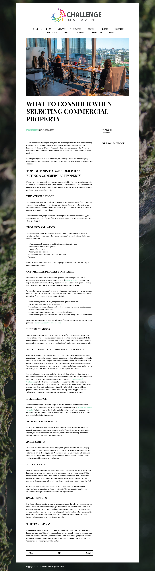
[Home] (77, 15)
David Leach (107, 130)
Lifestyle (62, 29)
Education (119, 29)
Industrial (97, 32)
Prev (30, 553)
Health (104, 29)
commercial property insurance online (47, 323)
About (48, 29)
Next (88, 553)
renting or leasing (71, 280)
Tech (111, 32)
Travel (91, 29)
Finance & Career (47, 130)
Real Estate (52, 32)
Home (35, 29)
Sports (67, 32)
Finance (77, 29)
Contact (81, 32)
